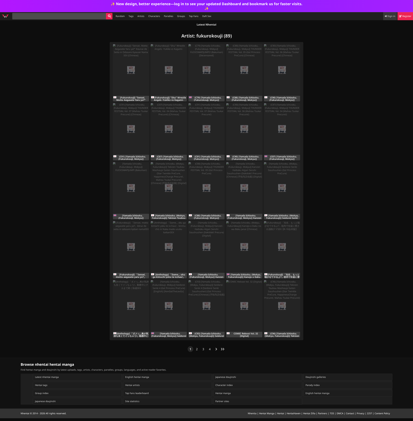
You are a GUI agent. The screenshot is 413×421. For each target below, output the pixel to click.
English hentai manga (137, 376)
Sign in (391, 16)
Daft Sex (206, 16)
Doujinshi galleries (316, 376)
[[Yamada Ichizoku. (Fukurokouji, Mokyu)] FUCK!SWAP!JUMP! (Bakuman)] (131, 188)
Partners (322, 413)
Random (120, 16)
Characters (154, 16)
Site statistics (132, 401)
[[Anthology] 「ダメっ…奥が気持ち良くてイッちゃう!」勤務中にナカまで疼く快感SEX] (131, 306)
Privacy (360, 413)
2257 (369, 413)
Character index (224, 385)
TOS (332, 413)
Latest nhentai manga (47, 376)
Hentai (280, 413)
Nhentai (25, 413)
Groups (181, 16)
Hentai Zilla (309, 413)
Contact (350, 413)
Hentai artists (132, 385)
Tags (131, 16)
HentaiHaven (294, 413)
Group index (41, 393)
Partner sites (222, 401)
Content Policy (382, 413)
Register (406, 16)
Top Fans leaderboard (137, 393)
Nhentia (252, 413)
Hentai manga (223, 393)
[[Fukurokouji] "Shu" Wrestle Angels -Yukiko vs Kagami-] (169, 70)
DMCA (340, 413)
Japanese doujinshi (225, 376)
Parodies (168, 16)
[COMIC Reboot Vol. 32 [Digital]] (244, 306)
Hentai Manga (266, 413)
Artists (140, 16)
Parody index (313, 385)
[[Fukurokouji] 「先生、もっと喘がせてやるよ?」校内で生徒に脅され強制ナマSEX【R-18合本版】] (282, 247)
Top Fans (193, 16)
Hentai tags (41, 385)
